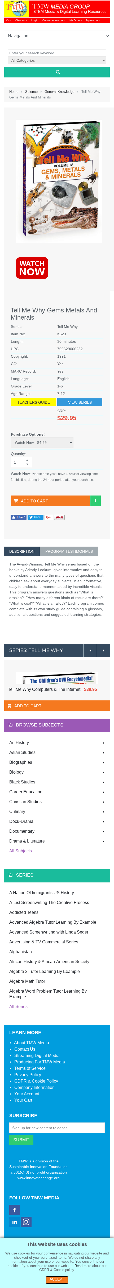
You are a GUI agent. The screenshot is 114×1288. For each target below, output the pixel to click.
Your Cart (22, 1100)
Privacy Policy (27, 1074)
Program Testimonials (69, 551)
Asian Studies (22, 752)
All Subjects (20, 851)
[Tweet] (35, 517)
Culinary (17, 811)
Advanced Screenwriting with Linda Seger (48, 932)
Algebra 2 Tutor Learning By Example (44, 971)
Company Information (34, 1087)
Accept (57, 1279)
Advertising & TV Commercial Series (43, 942)
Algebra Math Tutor (27, 981)
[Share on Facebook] (19, 517)
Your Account (26, 1094)
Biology (16, 772)
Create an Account (53, 20)
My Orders (75, 20)
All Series (18, 1006)
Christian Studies (25, 801)
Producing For (39, 1062)
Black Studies (22, 782)
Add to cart (34, 501)
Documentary (21, 831)
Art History (19, 742)
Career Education (25, 792)
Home (13, 92)
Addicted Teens (23, 912)
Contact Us (24, 1049)
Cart (8, 20)
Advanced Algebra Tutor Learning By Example (52, 922)
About (31, 1043)
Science (31, 92)
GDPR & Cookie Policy (35, 1081)
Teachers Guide (33, 402)
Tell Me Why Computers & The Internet (44, 689)
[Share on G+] (49, 517)
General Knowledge (59, 92)
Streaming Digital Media (36, 1055)
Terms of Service (29, 1068)
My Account (93, 20)
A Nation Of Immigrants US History (41, 892)
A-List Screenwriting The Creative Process (49, 902)
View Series (80, 402)
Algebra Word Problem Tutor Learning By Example (48, 994)
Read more (82, 1266)
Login (34, 20)
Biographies (20, 762)
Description (21, 551)
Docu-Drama (21, 821)
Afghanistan (20, 952)
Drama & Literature (27, 841)
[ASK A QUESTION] (95, 501)
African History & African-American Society (49, 961)
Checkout (21, 20)
